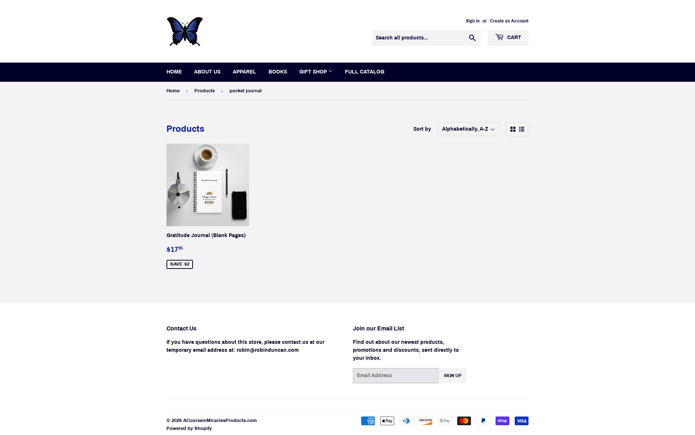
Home (174, 72)
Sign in (473, 21)
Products (204, 90)
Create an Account (509, 21)
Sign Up (453, 375)
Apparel (244, 72)
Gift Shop (313, 72)
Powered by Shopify (189, 428)
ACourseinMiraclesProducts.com (220, 420)
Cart (513, 37)
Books (278, 72)
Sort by (422, 129)
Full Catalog (364, 72)
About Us (207, 72)
